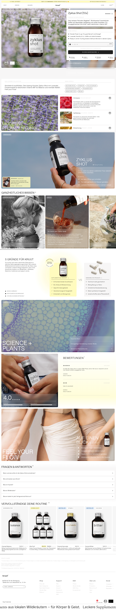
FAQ (57, 584)
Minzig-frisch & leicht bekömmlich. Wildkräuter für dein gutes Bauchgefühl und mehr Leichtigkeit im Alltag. (14, 549)
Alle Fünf (32, 546)
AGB (57, 594)
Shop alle (41, 584)
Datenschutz (59, 592)
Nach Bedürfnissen (44, 588)
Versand (58, 588)
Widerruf (41, 592)
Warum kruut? (93, 588)
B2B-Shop (75, 588)
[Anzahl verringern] (73, 44)
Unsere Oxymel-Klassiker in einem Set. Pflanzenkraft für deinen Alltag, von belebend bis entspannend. (42, 548)
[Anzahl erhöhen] (77, 44)
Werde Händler (77, 586)
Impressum (59, 590)
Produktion (92, 586)
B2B (74, 581)
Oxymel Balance (6, 546)
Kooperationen (77, 590)
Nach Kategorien (43, 586)
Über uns (92, 581)
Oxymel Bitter (89, 546)
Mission (91, 584)
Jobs (90, 592)
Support (59, 581)
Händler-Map (42, 590)
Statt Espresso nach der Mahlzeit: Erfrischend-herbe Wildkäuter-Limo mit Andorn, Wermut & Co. (98, 548)
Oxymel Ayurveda (62, 546)
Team (90, 590)
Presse (74, 584)
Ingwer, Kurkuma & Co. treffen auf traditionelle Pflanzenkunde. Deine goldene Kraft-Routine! (68, 548)
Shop (41, 581)
